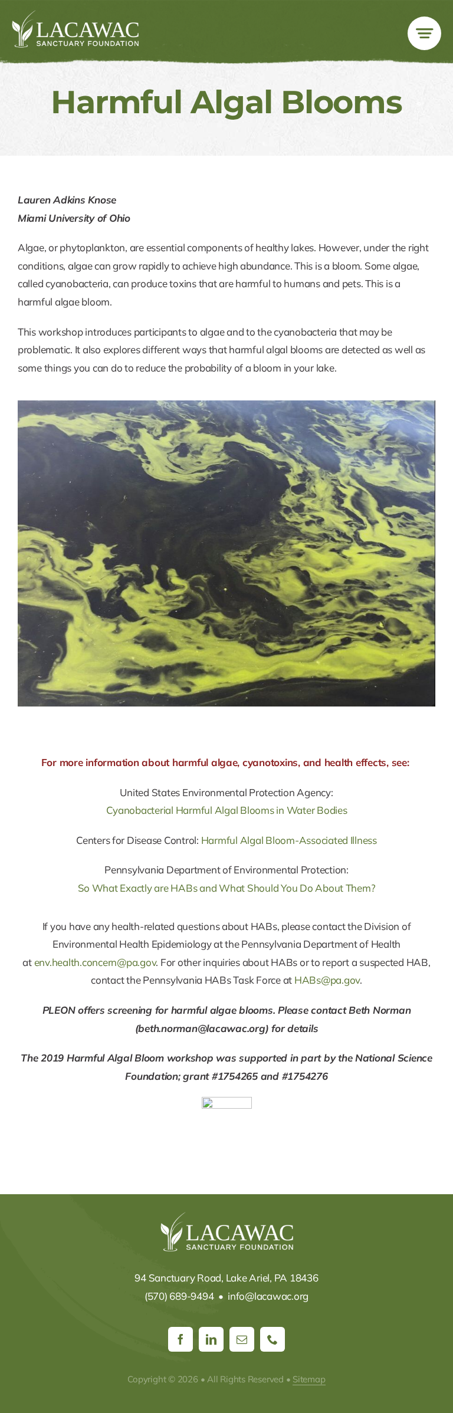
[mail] (241, 1339)
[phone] (272, 1339)
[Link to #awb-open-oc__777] (424, 33)
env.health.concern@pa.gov (95, 962)
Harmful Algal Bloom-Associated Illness (289, 840)
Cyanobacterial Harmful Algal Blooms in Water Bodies (226, 810)
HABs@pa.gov (327, 980)
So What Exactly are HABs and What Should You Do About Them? (227, 888)
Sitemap (309, 1379)
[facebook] (180, 1339)
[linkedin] (211, 1339)
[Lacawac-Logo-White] (75, 15)
